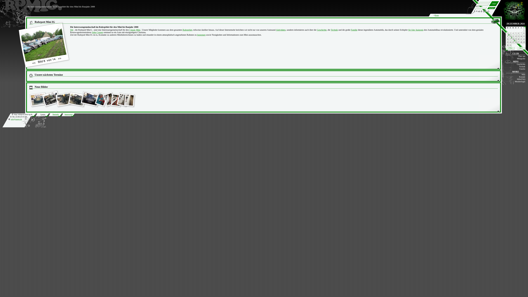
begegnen (201, 35)
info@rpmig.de (16, 119)
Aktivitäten (281, 30)
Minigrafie (521, 58)
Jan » (521, 48)
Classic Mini (135, 30)
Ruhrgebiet (187, 30)
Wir (71, 30)
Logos (43, 114)
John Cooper (97, 32)
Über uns (521, 56)
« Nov (510, 48)
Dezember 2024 (516, 23)
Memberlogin (520, 81)
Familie (522, 69)
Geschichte (521, 64)
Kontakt (522, 77)
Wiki (523, 74)
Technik (522, 66)
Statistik (56, 114)
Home (437, 15)
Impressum (69, 114)
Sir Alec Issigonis (415, 30)
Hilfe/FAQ (521, 79)
